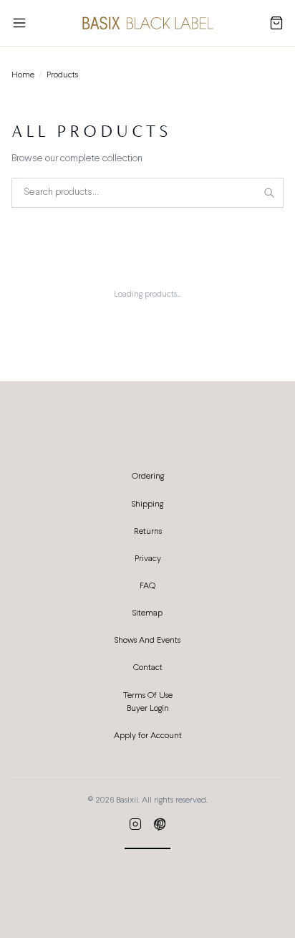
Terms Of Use (148, 695)
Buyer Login (148, 708)
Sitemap (147, 613)
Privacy (148, 559)
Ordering (148, 476)
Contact (148, 668)
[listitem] (135, 824)
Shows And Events (147, 640)
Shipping (147, 504)
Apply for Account (148, 736)
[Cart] (276, 23)
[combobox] (147, 193)
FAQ (147, 586)
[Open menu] (19, 23)
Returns (148, 531)
